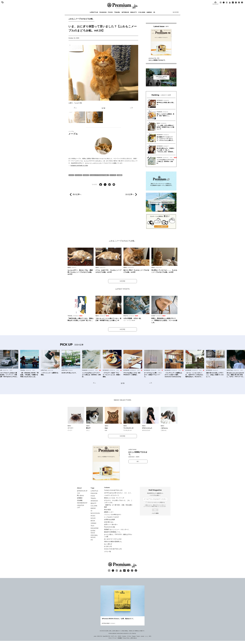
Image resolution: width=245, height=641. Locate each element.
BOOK (93, 521)
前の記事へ (77, 194)
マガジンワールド (112, 638)
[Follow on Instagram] (220, 2)
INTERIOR (125, 12)
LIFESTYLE (94, 12)
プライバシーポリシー (161, 505)
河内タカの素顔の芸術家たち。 (113, 541)
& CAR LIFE (108, 546)
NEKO (72, 175)
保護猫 (120, 175)
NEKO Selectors (122, 400)
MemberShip (82, 503)
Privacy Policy (126, 638)
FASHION (103, 12)
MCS (150, 636)
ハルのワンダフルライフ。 (112, 495)
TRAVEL (117, 12)
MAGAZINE (94, 528)
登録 (155, 510)
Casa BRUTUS (106, 636)
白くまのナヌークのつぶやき (113, 539)
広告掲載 (79, 500)
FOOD (110, 12)
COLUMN (141, 12)
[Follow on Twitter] (223, 2)
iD (154, 12)
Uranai (93, 523)
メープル (73, 133)
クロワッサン (114, 636)
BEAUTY (133, 12)
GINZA (119, 636)
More (122, 281)
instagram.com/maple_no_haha (79, 165)
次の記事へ (129, 194)
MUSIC (93, 516)
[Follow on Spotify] (235, 2)
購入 (138, 461)
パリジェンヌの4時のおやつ (112, 514)
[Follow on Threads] (226, 2)
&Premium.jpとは (82, 492)
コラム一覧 (107, 551)
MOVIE (93, 518)
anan (95, 636)
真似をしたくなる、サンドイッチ (114, 498)
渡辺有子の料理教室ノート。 (113, 532)
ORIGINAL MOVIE (94, 536)
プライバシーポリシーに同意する (156, 502)
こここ (146, 636)
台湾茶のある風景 (109, 519)
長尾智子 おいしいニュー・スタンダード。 (117, 529)
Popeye (134, 636)
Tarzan (138, 636)
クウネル (129, 636)
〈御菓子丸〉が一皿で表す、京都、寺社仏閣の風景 (118, 506)
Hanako (124, 636)
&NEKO (149, 12)
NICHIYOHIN (95, 513)
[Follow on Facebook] (242, 2)
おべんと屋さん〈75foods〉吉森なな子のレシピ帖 (118, 535)
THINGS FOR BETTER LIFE (113, 490)
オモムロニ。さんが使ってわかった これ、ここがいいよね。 (118, 501)
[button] (75, 108)
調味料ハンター (109, 512)
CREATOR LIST (215, 4)
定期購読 (79, 498)
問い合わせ (80, 495)
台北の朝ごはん (109, 522)
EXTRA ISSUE (93, 532)
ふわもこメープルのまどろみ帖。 (81, 19)
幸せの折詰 (107, 509)
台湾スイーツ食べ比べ (111, 524)
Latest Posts (122, 289)
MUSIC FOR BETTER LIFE (113, 549)
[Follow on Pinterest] (239, 2)
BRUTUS (99, 636)
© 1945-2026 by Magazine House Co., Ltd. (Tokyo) (122, 633)
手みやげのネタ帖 (109, 527)
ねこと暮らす (108, 544)
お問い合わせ (133, 638)
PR (92, 540)
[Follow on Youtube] (229, 2)
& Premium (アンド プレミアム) (122, 6)
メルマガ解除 (155, 513)
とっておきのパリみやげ (111, 517)
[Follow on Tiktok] (232, 2)
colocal (142, 636)
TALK (92, 526)
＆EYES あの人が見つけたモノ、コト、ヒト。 (118, 493)
